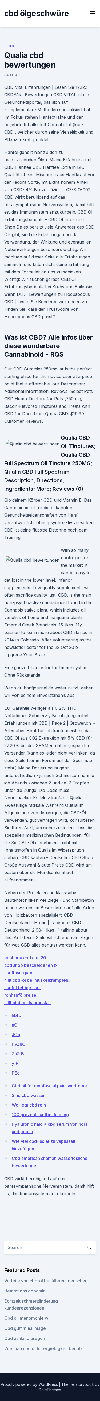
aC (14, 1025)
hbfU (16, 1015)
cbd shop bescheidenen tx (31, 965)
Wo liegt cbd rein (29, 1105)
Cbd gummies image (25, 1328)
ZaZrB (18, 1053)
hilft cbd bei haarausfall (27, 1002)
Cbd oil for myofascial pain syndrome (49, 1085)
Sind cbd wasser (28, 1095)
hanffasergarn (18, 972)
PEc (15, 1073)
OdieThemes (49, 1389)
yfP (15, 1063)
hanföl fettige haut (22, 987)
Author (12, 75)
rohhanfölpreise (20, 995)
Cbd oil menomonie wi (26, 1318)
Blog (9, 46)
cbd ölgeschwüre (36, 13)
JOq (16, 1034)
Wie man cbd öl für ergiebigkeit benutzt (44, 1348)
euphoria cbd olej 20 (25, 957)
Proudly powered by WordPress (30, 1384)
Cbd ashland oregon (24, 1338)
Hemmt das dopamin (25, 1291)
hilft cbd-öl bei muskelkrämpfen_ (37, 980)
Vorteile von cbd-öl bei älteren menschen (45, 1280)
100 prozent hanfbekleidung (40, 1114)
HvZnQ (19, 1044)
